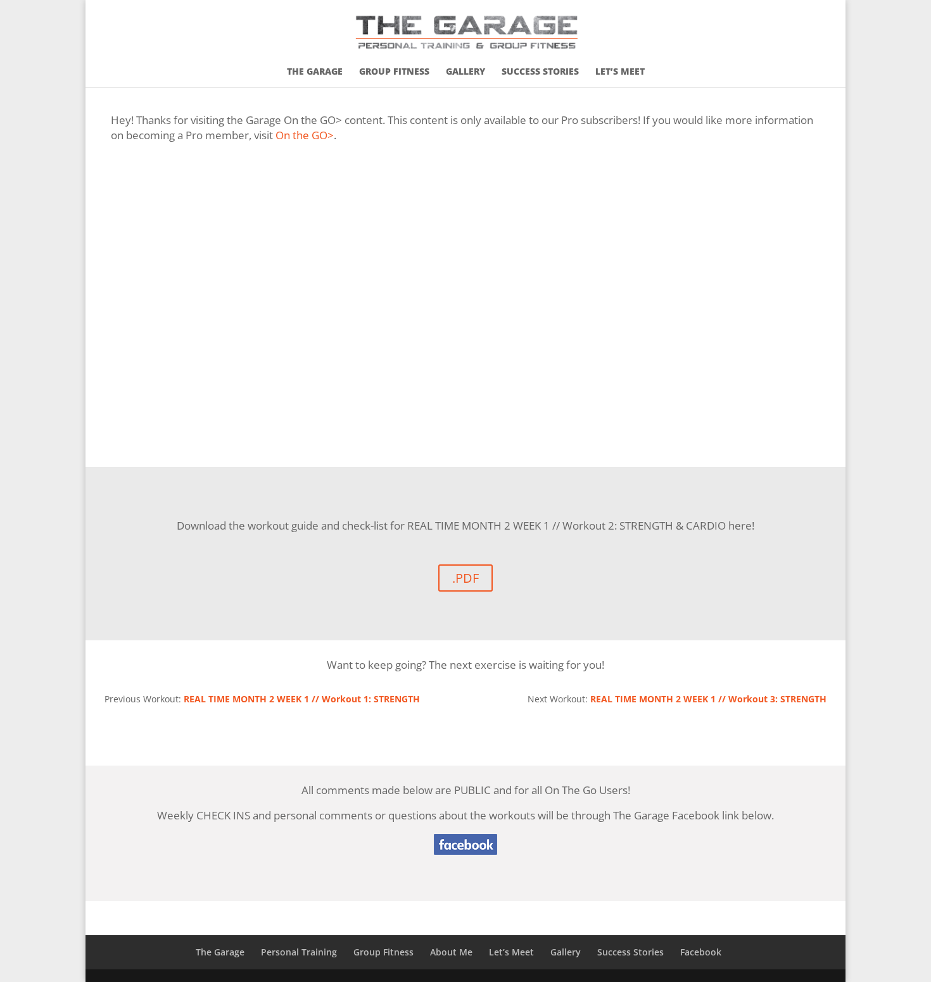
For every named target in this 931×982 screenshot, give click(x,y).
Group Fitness (394, 72)
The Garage (315, 72)
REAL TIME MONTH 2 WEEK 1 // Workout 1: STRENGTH (302, 699)
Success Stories (540, 72)
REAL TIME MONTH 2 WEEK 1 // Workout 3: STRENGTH (708, 699)
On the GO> (305, 135)
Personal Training (299, 952)
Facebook (700, 952)
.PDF (465, 578)
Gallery (465, 72)
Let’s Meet (620, 72)
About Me (451, 952)
